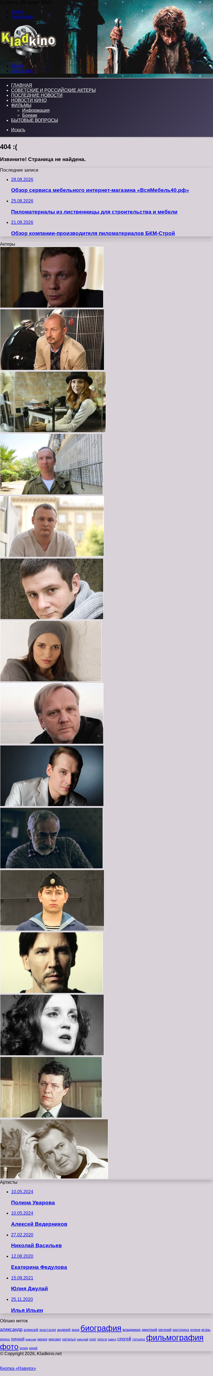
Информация (36, 110)
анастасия (47, 1329)
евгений (164, 1330)
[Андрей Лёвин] (52, 804)
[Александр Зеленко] (52, 555)
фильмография (175, 1337)
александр (11, 1329)
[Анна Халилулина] (51, 680)
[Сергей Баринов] (52, 929)
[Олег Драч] (51, 742)
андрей (63, 1329)
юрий (33, 1348)
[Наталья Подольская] (53, 431)
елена (195, 1330)
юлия (24, 1348)
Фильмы (21, 105)
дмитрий (149, 1329)
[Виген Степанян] (51, 867)
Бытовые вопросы (34, 120)
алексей (31, 1329)
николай (82, 1339)
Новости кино (29, 100)
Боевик (29, 115)
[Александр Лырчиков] (51, 306)
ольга (102, 1339)
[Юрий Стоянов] (54, 1177)
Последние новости (37, 95)
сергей (124, 1338)
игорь (206, 1330)
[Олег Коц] (51, 618)
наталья (69, 1339)
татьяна (138, 1339)
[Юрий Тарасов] (52, 368)
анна (75, 1330)
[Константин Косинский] (51, 991)
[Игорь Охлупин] (51, 1116)
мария (42, 1339)
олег (92, 1339)
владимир (132, 1329)
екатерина (181, 1330)
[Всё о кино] (28, 56)
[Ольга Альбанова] (52, 1054)
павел (112, 1339)
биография (100, 1328)
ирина (5, 1339)
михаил (55, 1339)
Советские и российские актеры (53, 90)
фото (9, 1346)
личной (17, 1339)
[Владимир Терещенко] (51, 493)
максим (31, 1339)
